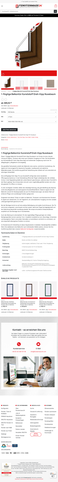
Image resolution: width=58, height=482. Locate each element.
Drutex (8, 137)
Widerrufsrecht (32, 479)
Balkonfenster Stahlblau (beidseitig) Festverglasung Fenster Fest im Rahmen (8, 303)
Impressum (17, 479)
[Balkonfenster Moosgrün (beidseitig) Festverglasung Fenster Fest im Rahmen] (48, 290)
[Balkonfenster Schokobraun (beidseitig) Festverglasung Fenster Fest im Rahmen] (29, 290)
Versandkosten (14, 105)
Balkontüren (13, 137)
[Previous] (4, 48)
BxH (2, 121)
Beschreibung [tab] (4, 148)
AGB (28, 479)
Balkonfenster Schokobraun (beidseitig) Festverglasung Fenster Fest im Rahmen (27, 303)
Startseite (3, 91)
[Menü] (2, 6)
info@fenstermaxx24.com (38, 351)
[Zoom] (3, 74)
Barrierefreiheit (40, 479)
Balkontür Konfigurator (27, 229)
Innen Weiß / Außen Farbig (31, 137)
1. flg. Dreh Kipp (21, 137)
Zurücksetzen (53, 109)
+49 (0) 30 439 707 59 (19, 351)
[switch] (53, 476)
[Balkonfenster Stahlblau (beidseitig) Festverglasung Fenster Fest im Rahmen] (10, 290)
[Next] (53, 48)
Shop (9, 91)
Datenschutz (23, 479)
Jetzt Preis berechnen (9, 129)
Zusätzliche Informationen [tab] (15, 148)
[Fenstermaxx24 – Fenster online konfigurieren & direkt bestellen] (29, 6)
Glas (2, 116)
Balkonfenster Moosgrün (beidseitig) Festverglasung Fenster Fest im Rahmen (46, 303)
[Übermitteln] (55, 11)
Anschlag (3, 111)
